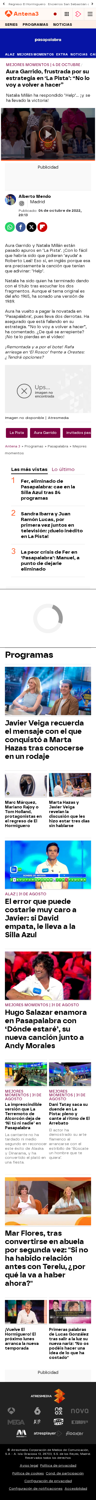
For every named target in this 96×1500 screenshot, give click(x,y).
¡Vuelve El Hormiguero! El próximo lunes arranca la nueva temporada (22, 1339)
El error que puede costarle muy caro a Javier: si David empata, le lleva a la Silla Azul (41, 918)
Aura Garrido (45, 433)
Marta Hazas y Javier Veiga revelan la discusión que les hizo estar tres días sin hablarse (69, 814)
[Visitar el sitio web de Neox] (58, 1411)
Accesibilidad (75, 1488)
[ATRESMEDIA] (48, 1396)
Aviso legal (29, 1465)
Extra (62, 54)
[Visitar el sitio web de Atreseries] (37, 1422)
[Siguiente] (92, 4)
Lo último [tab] (63, 469)
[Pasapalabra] (48, 47)
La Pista (17, 433)
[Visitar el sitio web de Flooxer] (74, 1433)
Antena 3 (12, 446)
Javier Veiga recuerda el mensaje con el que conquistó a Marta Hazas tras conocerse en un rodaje (44, 740)
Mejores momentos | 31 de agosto (42, 1005)
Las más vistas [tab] (29, 469)
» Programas (32, 446)
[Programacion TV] (66, 14)
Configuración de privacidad (48, 1481)
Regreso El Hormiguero (27, 4)
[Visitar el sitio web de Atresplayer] (48, 1433)
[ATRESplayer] (78, 14)
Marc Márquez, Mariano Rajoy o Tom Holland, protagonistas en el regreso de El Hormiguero (23, 814)
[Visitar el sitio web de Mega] (16, 1422)
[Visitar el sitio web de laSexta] (37, 1411)
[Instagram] (21, 203)
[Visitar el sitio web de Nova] (79, 1411)
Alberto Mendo (34, 196)
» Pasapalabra (56, 446)
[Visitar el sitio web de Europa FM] (79, 1422)
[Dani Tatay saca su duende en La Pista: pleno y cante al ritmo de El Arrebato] (70, 1074)
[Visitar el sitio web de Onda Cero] (58, 1422)
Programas (35, 25)
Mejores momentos (35, 54)
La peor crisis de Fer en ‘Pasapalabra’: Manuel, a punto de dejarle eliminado (50, 560)
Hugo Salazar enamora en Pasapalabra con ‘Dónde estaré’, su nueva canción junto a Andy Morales (46, 1029)
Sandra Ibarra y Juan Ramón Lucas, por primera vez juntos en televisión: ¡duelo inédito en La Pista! (52, 525)
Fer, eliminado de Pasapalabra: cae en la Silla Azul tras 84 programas (48, 489)
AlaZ (10, 54)
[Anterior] (3, 4)
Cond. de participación (65, 1473)
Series (11, 25)
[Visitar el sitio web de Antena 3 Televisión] (16, 1411)
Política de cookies (28, 1473)
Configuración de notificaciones (36, 1488)
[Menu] (90, 14)
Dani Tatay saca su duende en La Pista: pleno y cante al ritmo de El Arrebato (69, 1113)
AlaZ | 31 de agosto (25, 894)
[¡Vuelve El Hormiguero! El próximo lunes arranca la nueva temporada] (26, 1312)
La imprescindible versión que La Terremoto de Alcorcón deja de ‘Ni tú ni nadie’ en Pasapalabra (23, 1116)
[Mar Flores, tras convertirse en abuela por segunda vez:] (48, 1202)
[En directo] (55, 14)
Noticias (62, 25)
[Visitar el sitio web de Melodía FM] (21, 1433)
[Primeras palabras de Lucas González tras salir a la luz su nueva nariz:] (70, 1312)
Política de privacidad (58, 1465)
